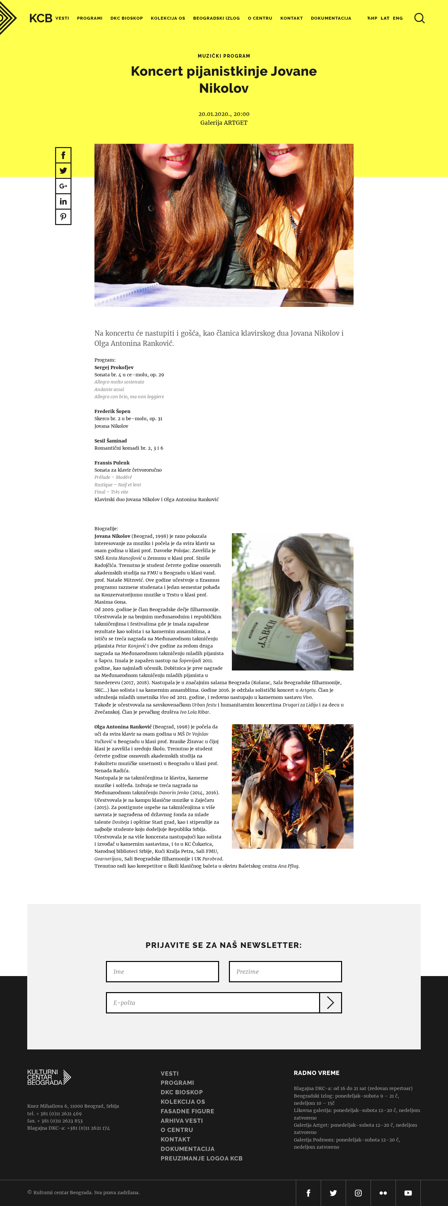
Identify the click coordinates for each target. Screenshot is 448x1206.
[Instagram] (358, 1193)
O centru (260, 18)
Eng (398, 18)
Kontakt (291, 18)
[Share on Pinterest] (63, 217)
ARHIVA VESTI (182, 1120)
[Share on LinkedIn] (63, 202)
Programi (90, 18)
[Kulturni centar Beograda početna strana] (26, 18)
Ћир (372, 18)
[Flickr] (383, 1193)
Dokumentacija (188, 1148)
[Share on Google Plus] (63, 186)
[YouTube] (408, 1193)
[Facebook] (308, 1193)
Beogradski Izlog (216, 18)
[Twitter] (333, 1193)
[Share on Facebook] (63, 155)
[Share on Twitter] (63, 171)
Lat (385, 18)
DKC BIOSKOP (182, 1092)
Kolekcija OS (168, 18)
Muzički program (224, 56)
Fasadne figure (187, 1111)
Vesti (62, 18)
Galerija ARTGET (224, 122)
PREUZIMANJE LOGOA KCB (202, 1158)
